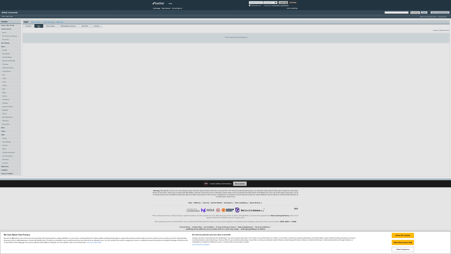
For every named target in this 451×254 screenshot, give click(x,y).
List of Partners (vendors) (201, 245)
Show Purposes (402, 249)
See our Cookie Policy (94, 242)
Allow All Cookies (403, 235)
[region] (225, 242)
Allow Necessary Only (403, 242)
